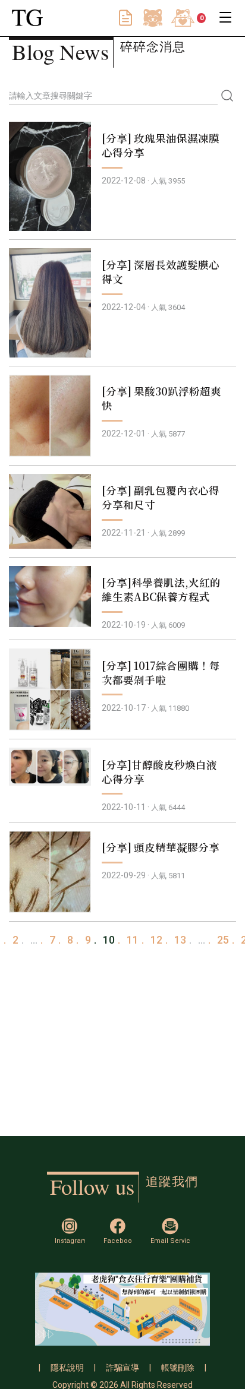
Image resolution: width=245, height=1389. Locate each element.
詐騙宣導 (122, 1367)
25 (223, 940)
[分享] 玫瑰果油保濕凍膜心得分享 (160, 145)
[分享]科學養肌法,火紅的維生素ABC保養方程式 (161, 589)
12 (156, 940)
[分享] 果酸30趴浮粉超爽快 (161, 398)
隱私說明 (67, 1367)
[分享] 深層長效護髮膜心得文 (160, 271)
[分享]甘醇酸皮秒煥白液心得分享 (159, 771)
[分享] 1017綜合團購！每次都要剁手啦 (161, 672)
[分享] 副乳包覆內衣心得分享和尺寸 (160, 497)
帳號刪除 (177, 1367)
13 (180, 940)
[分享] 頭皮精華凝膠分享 (160, 847)
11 (133, 940)
